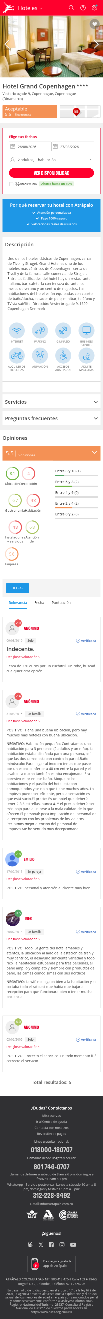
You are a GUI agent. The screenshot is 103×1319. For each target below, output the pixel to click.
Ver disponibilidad (52, 173)
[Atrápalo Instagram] (62, 1245)
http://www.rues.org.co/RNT (51, 1311)
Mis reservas (51, 1116)
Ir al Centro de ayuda (51, 1122)
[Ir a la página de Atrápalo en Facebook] (51, 1245)
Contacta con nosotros (51, 1128)
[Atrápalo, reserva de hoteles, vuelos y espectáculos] (8, 8)
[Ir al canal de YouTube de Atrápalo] (73, 1245)
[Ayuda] (83, 8)
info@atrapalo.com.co (56, 1203)
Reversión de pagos (51, 1134)
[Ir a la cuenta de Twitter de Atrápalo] (41, 1245)
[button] (95, 24)
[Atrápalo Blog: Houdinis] (30, 1244)
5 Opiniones (22, 115)
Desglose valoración (22, 656)
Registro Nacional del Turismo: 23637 (37, 1304)
